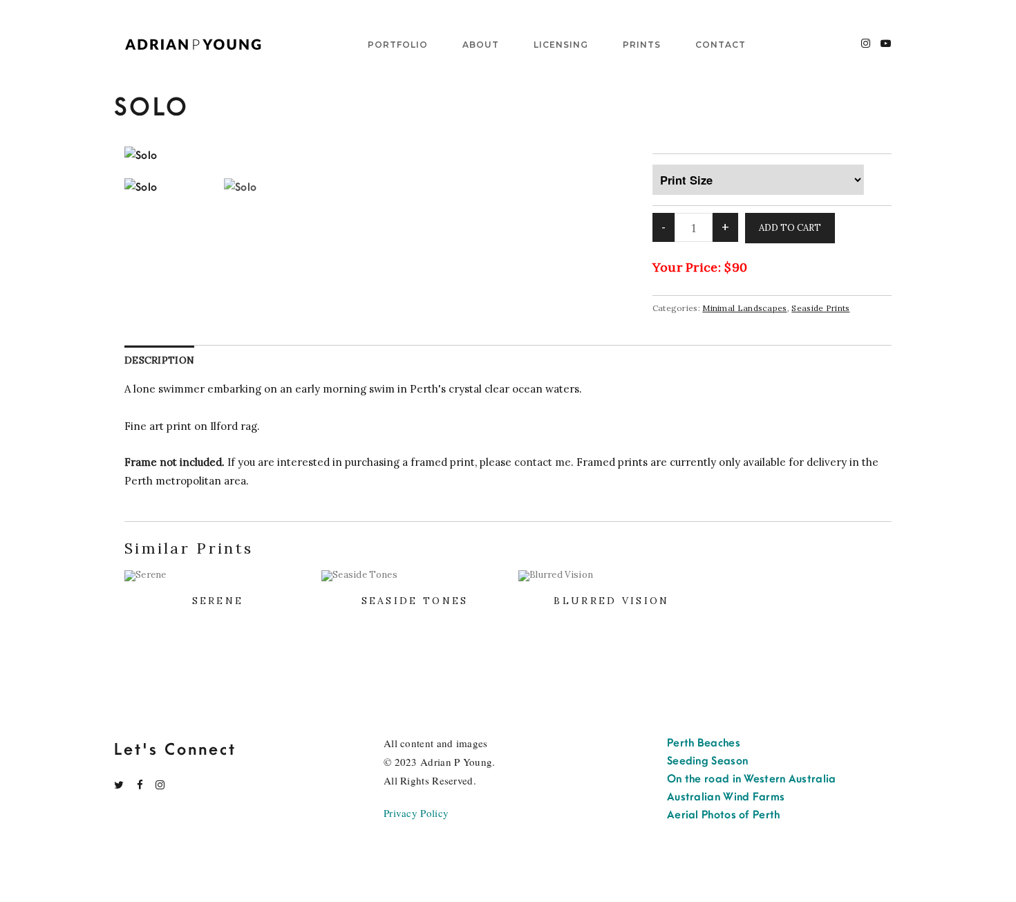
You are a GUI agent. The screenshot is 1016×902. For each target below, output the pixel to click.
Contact (720, 44)
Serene (218, 600)
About (480, 44)
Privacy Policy (416, 813)
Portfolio (398, 44)
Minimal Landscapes (744, 308)
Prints (642, 44)
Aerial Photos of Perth (723, 815)
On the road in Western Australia (751, 779)
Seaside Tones (415, 600)
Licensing (561, 44)
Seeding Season (707, 761)
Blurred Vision (611, 600)
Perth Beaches (703, 743)
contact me (542, 462)
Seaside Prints (820, 308)
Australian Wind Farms (725, 797)
